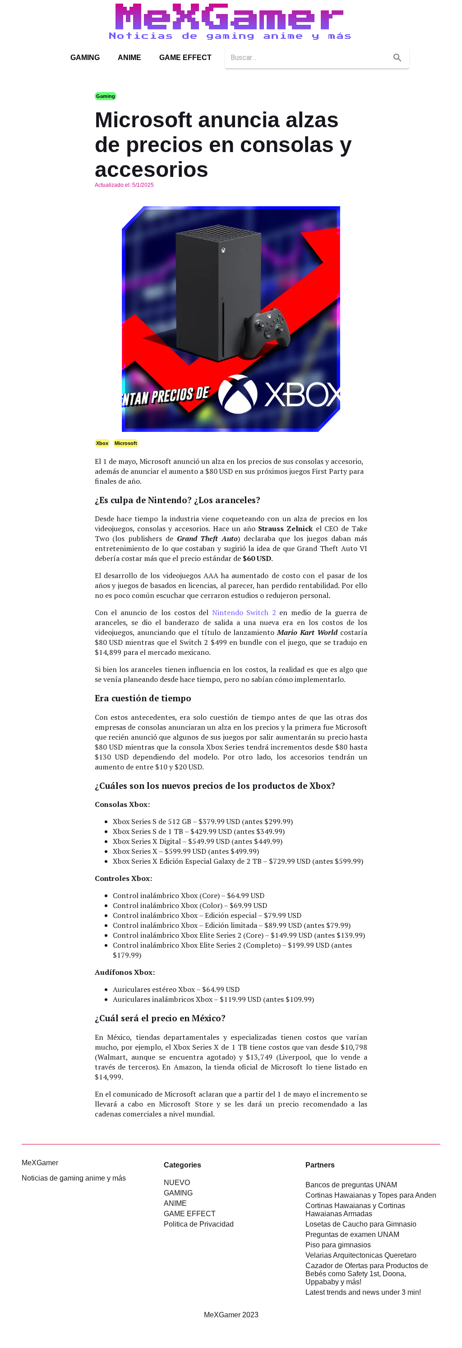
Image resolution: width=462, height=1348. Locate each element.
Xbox (102, 443)
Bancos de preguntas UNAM (351, 1185)
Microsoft (126, 443)
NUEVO (177, 1182)
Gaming (105, 96)
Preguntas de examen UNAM (352, 1234)
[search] (397, 58)
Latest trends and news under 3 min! (363, 1292)
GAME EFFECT (185, 57)
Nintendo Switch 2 (244, 612)
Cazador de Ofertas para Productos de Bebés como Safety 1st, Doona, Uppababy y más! (366, 1274)
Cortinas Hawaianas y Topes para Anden (370, 1195)
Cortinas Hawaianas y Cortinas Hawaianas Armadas (355, 1210)
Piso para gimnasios (338, 1245)
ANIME (129, 57)
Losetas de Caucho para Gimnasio (360, 1224)
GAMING (85, 57)
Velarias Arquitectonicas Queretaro (360, 1255)
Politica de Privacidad (199, 1224)
